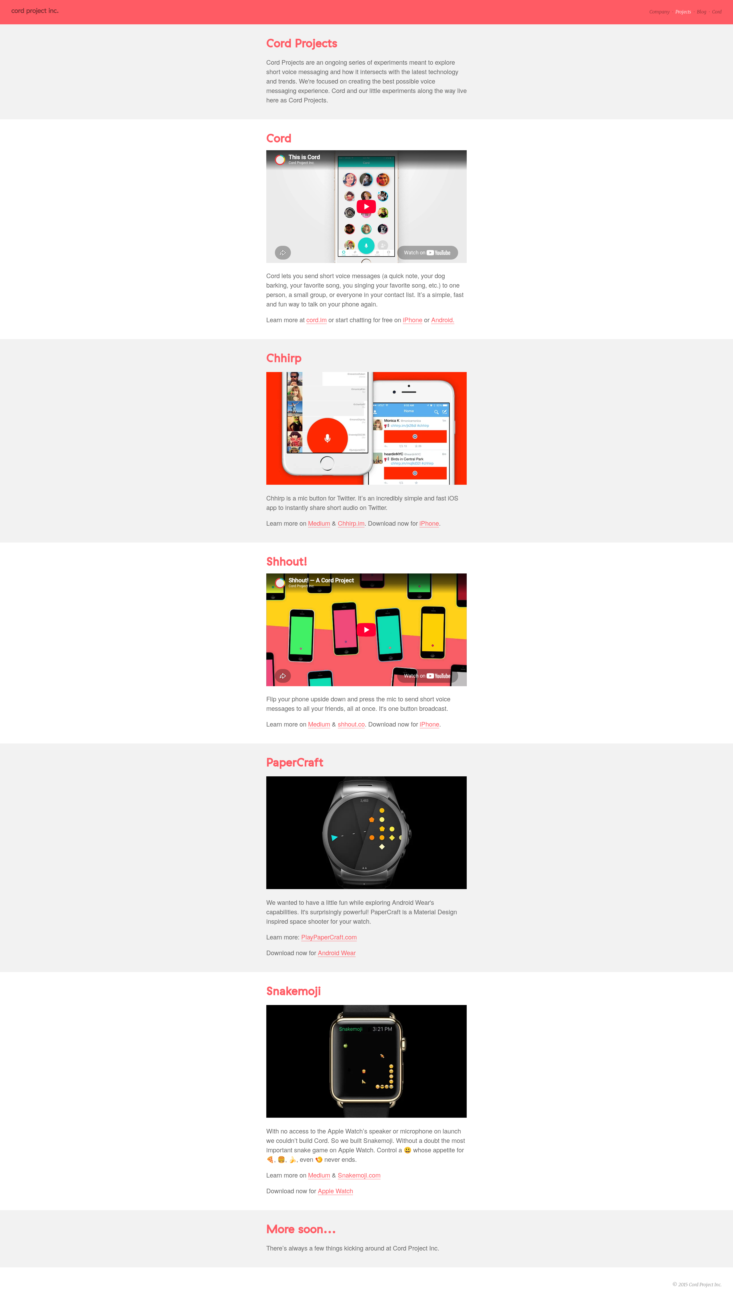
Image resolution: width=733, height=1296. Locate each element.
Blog (701, 12)
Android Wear (337, 953)
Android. (442, 320)
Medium (319, 523)
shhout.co (351, 724)
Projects (683, 12)
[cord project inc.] (34, 12)
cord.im (316, 320)
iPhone (412, 320)
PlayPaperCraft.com (329, 937)
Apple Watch (335, 1191)
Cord (717, 12)
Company (659, 12)
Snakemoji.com (359, 1175)
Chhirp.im (351, 523)
